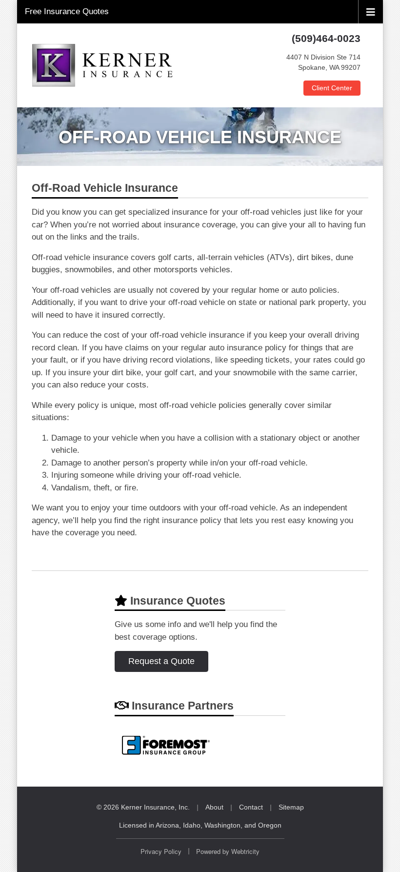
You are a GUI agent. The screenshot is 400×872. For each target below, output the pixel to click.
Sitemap (291, 807)
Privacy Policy (160, 851)
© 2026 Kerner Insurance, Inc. (143, 807)
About (214, 807)
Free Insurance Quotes (67, 11)
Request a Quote (161, 661)
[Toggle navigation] (371, 11)
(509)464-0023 (326, 38)
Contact (251, 807)
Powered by (228, 851)
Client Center (332, 88)
